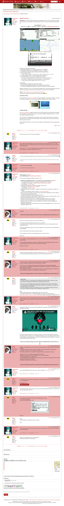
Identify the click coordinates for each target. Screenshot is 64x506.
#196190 (49, 183)
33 (42, 130)
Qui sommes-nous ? (46, 499)
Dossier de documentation (44, 191)
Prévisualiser (57, 471)
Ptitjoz (13, 133)
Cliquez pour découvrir (24, 384)
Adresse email (6, 454)
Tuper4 (13, 155)
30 (38, 130)
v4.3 (10, 499)
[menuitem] (18, 1)
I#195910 (37, 186)
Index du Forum (6, 13)
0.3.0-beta (28, 174)
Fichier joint (58, 125)
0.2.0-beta (40, 178)
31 (39, 130)
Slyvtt (13, 210)
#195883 (34, 183)
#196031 (38, 183)
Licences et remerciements (55, 499)
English (33, 184)
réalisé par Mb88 (33, 97)
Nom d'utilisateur (7, 449)
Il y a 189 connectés (32, 499)
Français (29, 184)
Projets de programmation (15, 13)
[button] (18, 1)
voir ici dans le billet (48, 252)
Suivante (45, 130)
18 (29, 130)
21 (33, 130)
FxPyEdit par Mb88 (47, 66)
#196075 (42, 183)
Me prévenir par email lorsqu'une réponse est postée (14, 483)
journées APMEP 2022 (25, 112)
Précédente (19, 130)
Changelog (43, 25)
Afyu (32, 335)
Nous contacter (39, 499)
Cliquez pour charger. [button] (30, 9)
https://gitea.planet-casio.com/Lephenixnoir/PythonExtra (34, 92)
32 (41, 130)
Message (13, 24)
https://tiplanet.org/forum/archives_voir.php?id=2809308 (30, 294)
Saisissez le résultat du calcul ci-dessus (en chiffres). (14, 488)
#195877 (34, 186)
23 (36, 130)
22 (34, 130)
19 (30, 130)
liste (26, 148)
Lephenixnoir (15, 18)
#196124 (45, 183)
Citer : (49, 133)
